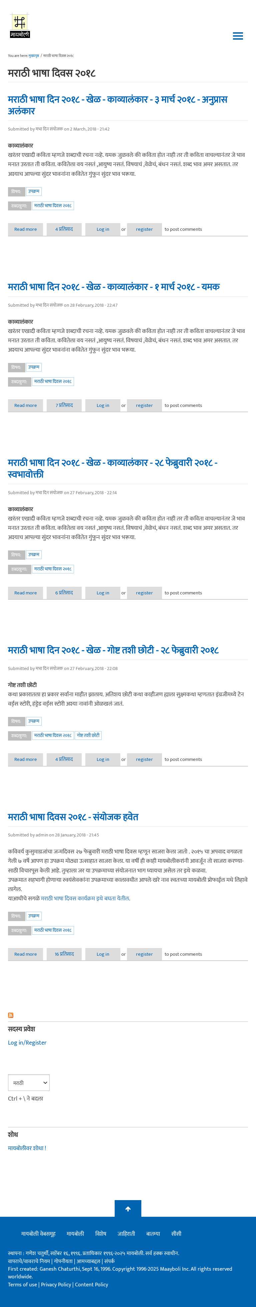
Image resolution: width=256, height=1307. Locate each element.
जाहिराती (126, 1234)
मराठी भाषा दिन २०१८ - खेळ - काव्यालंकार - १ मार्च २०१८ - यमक (114, 287)
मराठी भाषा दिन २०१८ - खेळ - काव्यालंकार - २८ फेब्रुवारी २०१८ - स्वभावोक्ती (112, 469)
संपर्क (109, 1261)
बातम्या (153, 1234)
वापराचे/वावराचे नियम (29, 1261)
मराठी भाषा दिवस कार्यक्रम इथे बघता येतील (85, 899)
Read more (28, 229)
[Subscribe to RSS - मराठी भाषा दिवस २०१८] (128, 1015)
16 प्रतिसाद (64, 954)
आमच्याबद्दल (89, 1261)
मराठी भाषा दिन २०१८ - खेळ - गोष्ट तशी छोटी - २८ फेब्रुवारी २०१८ (113, 650)
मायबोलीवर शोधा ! (27, 1148)
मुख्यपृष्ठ (34, 56)
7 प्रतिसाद (64, 405)
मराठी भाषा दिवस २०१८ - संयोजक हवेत (73, 817)
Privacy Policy (56, 1284)
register (144, 229)
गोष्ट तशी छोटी (88, 735)
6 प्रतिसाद (64, 593)
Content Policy (91, 1284)
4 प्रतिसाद (64, 229)
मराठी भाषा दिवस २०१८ (53, 205)
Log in (103, 229)
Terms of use (22, 1284)
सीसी (176, 1234)
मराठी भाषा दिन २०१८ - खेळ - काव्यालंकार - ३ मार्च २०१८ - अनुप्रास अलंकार (117, 105)
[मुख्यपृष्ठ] (20, 25)
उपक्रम (33, 191)
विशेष (100, 1234)
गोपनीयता (64, 1261)
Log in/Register (27, 1043)
